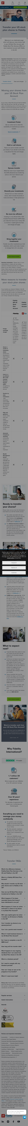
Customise (14, 572)
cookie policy (10, 558)
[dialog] (14, 563)
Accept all (14, 562)
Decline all (14, 567)
